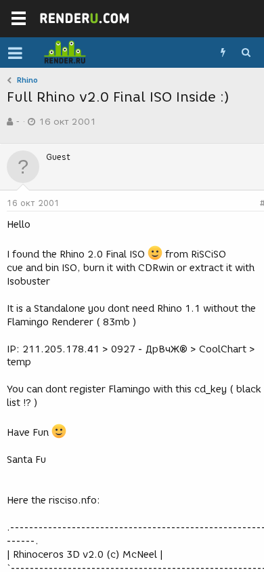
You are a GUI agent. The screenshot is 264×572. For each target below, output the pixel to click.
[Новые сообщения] (222, 53)
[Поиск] (245, 53)
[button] (15, 52)
